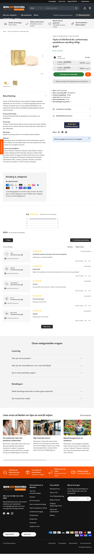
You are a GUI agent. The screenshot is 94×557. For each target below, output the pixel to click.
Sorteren (70, 247)
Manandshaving (11, 543)
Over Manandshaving (57, 496)
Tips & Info (61, 1)
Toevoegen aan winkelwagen (68, 74)
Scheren (32, 497)
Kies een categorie (10, 15)
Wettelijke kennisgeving (85, 547)
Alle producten (26, 15)
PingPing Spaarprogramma (62, 15)
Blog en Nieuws (55, 500)
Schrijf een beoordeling (82, 240)
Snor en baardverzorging (38, 504)
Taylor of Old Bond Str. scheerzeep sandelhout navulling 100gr (19, 31)
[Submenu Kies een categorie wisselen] (18, 15)
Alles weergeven (85, 415)
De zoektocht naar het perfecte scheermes (12, 439)
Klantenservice (55, 489)
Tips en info (54, 492)
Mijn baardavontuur (41, 438)
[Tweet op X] (59, 132)
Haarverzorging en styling (38, 508)
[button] (90, 8)
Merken (17, 19)
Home (4, 31)
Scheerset (33, 523)
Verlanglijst (52, 1)
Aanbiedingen (8, 19)
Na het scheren (35, 501)
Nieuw (36, 15)
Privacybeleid (52, 543)
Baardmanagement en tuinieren (73, 439)
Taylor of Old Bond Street (60, 36)
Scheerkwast (34, 515)
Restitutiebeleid (73, 543)
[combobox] (53, 8)
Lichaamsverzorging (36, 512)
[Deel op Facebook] (62, 132)
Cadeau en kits (35, 526)
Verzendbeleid (62, 543)
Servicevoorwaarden (85, 543)
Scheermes (33, 519)
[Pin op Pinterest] (66, 132)
